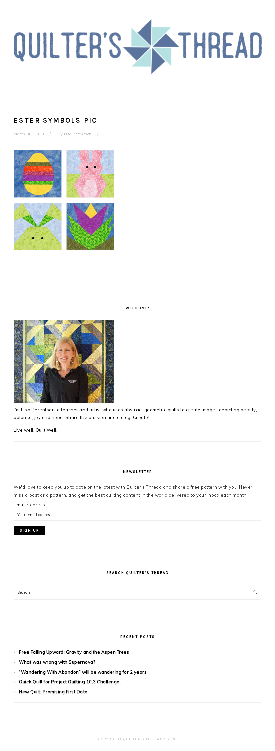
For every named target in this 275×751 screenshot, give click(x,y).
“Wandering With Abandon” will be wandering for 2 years (83, 672)
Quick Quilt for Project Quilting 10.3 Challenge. (70, 681)
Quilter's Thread (137, 46)
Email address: (30, 504)
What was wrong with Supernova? (57, 662)
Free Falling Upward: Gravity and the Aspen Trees (74, 652)
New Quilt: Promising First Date (53, 691)
